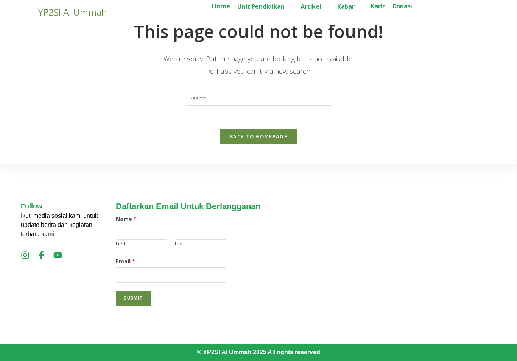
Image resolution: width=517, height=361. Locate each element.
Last (179, 244)
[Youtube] (57, 255)
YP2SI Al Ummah (72, 12)
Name (126, 218)
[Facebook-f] (41, 255)
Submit (133, 298)
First (120, 244)
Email (125, 261)
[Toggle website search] (422, 7)
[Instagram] (25, 255)
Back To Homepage (258, 136)
